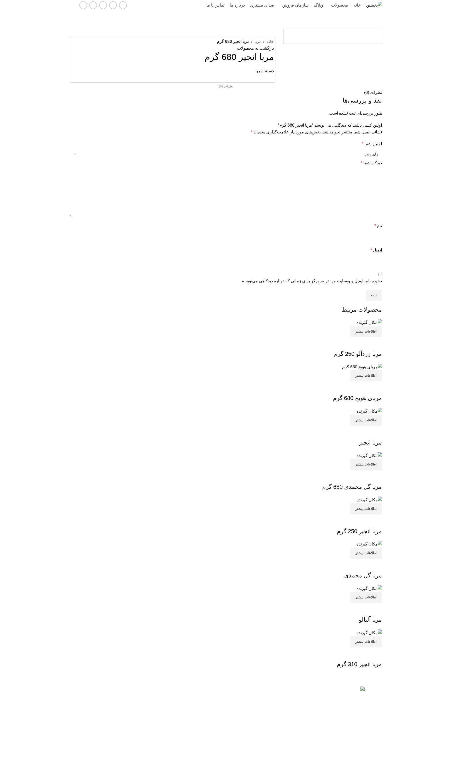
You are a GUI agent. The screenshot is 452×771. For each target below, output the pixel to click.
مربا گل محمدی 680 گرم (352, 486)
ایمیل (376, 250)
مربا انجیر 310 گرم (359, 664)
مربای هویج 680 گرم (357, 398)
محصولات (215, 700)
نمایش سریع (375, 343)
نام (378, 225)
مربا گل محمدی (363, 575)
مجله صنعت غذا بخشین (126, 691)
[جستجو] (72, 5)
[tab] (226, 86)
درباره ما (216, 745)
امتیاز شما (372, 144)
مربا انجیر (370, 442)
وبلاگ (219, 727)
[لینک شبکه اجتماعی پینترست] (264, 77)
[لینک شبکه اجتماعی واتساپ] (93, 5)
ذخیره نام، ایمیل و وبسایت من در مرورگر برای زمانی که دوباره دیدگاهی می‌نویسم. (311, 281)
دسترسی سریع (211, 691)
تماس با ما (215, 709)
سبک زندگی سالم (130, 709)
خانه (269, 41)
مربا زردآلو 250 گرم (358, 354)
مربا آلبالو (370, 619)
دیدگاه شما (371, 163)
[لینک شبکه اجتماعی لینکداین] (103, 5)
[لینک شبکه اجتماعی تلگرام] (83, 5)
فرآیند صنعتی (134, 718)
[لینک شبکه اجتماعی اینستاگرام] (113, 5)
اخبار (219, 718)
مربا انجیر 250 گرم (359, 531)
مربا (257, 41)
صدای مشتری (212, 736)
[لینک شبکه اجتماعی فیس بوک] (123, 5)
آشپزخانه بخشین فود (128, 727)
